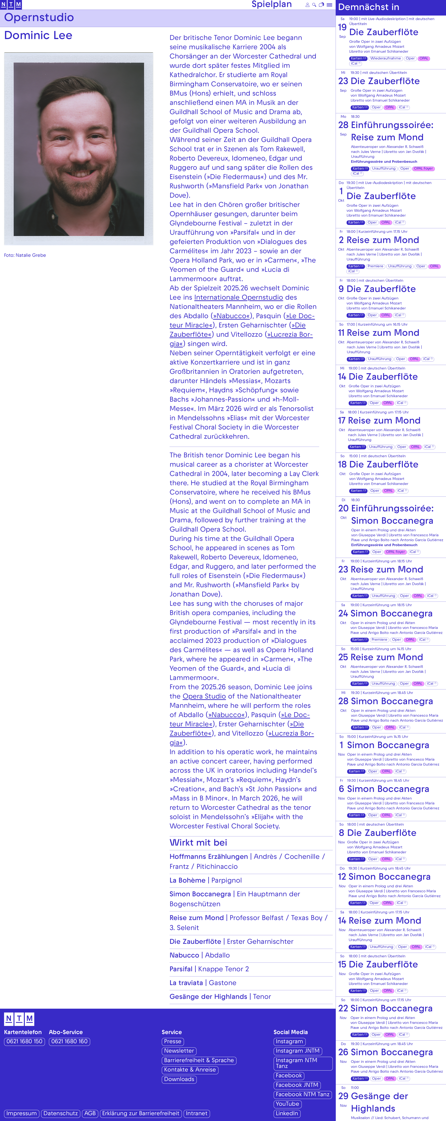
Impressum (21, 1114)
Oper (410, 59)
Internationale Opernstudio (238, 298)
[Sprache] (321, 5)
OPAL (424, 59)
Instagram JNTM (298, 1051)
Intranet (196, 1114)
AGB (90, 1114)
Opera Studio (204, 697)
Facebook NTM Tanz (302, 1095)
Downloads (179, 1080)
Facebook (289, 1076)
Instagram (289, 1042)
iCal (354, 64)
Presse (172, 1042)
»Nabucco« (231, 317)
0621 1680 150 (24, 1042)
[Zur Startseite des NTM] (11, 5)
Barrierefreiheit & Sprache (199, 1061)
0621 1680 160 (69, 1042)
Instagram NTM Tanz (296, 1064)
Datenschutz (60, 1114)
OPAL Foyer (423, 169)
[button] (308, 5)
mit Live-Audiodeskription (383, 19)
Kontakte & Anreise (190, 1070)
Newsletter (179, 1051)
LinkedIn (287, 1114)
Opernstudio (39, 18)
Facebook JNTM (297, 1085)
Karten (356, 59)
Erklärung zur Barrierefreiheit (140, 1114)
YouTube (287, 1104)
